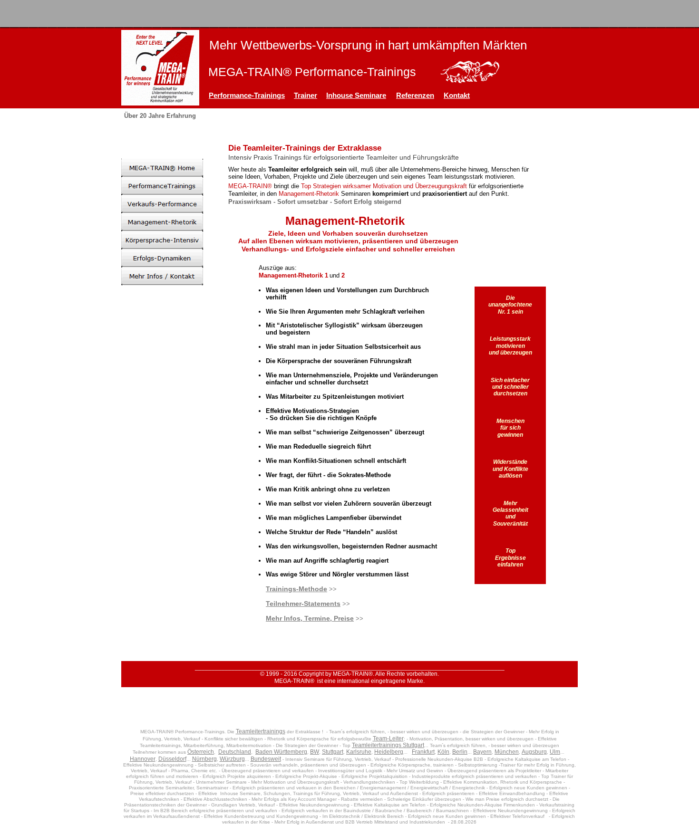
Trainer (305, 95)
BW (314, 751)
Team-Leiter (388, 738)
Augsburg (534, 751)
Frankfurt (423, 751)
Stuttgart (332, 751)
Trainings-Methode (296, 589)
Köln (443, 751)
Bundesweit (266, 759)
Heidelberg (388, 751)
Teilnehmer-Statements (303, 603)
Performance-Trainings (247, 95)
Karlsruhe (358, 751)
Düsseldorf (172, 759)
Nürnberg (204, 759)
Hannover (142, 759)
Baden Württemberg (281, 751)
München (507, 751)
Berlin (459, 751)
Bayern (482, 751)
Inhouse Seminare (356, 95)
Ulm (555, 751)
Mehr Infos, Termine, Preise (310, 618)
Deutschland (234, 751)
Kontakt (457, 95)
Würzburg (232, 759)
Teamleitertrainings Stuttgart (388, 745)
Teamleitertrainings (260, 731)
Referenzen (415, 95)
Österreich (200, 751)
